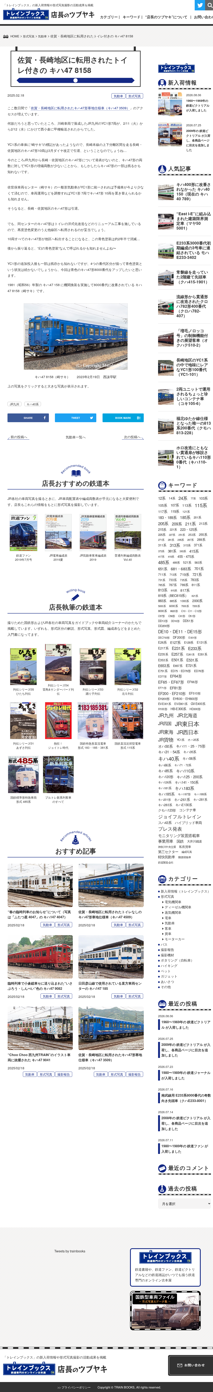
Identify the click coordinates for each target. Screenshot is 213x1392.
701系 (199, 568)
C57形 (161, 616)
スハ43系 (165, 822)
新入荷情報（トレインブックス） (186, 891)
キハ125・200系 (189, 776)
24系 (182, 498)
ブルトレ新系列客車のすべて (58, 799)
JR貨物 (165, 739)
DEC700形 (164, 637)
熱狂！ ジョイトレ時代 (58, 745)
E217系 (163, 648)
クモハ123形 (167, 810)
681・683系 (181, 568)
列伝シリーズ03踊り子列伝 (93, 691)
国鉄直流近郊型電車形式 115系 (128, 745)
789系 (184, 584)
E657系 (177, 665)
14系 (172, 498)
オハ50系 (165, 746)
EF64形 (176, 676)
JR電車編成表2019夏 (58, 557)
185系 (185, 517)
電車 (168, 917)
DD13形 (163, 621)
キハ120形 (165, 776)
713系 (173, 574)
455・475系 (185, 556)
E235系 (163, 654)
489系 (176, 562)
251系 (181, 535)
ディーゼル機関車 (178, 907)
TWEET (75, 418)
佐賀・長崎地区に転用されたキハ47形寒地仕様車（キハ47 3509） (80, 108)
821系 (195, 596)
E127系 (175, 642)
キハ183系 (184, 788)
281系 (171, 540)
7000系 (185, 606)
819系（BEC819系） (173, 595)
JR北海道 (187, 715)
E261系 (190, 654)
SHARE (28, 418)
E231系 (178, 648)
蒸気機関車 (173, 912)
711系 (162, 574)
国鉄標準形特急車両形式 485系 (23, 799)
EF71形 (162, 688)
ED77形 (162, 676)
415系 (194, 551)
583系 (198, 562)
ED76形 (199, 671)
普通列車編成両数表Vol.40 (128, 557)
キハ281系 (200, 799)
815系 (174, 590)
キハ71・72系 (182, 765)
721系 (197, 574)
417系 (161, 556)
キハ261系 (182, 799)
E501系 (177, 659)
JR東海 (165, 731)
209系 (177, 523)
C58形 (171, 616)
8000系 (162, 611)
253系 (192, 534)
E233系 (194, 648)
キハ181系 (164, 788)
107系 (175, 505)
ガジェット (169, 976)
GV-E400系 (198, 703)
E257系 (177, 654)
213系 (203, 523)
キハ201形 (164, 799)
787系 (173, 584)
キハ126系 (164, 782)
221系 (173, 529)
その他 (166, 986)
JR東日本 (187, 723)
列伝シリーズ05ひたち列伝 (23, 691)
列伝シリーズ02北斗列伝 (127, 691)
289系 (201, 539)
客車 (168, 928)
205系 (163, 523)
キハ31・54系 (169, 751)
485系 (163, 562)
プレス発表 (170, 828)
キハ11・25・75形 (190, 746)
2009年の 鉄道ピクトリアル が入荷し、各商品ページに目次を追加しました (198, 140)
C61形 (181, 616)
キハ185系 (166, 794)
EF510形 (195, 693)
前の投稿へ (19, 437)
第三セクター (168, 851)
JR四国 (165, 723)
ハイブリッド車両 (188, 822)
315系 (187, 545)
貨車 (168, 933)
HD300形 (195, 709)
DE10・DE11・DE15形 (180, 631)
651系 (162, 568)
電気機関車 (173, 901)
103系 (203, 498)
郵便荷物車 (184, 857)
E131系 (202, 642)
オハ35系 (193, 740)
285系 (180, 540)
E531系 (192, 660)
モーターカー (175, 939)
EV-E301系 (164, 704)
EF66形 (192, 681)
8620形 (174, 611)
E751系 (162, 671)
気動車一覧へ (76, 437)
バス (164, 944)
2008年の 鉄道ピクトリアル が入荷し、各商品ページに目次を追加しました (186, 1123)
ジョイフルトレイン (180, 816)
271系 (161, 540)
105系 (162, 505)
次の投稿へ (132, 437)
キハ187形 (184, 794)
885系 (173, 601)
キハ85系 (165, 770)
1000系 (184, 601)
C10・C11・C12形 (191, 611)
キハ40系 (33, 404)
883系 (162, 600)
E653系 (164, 665)
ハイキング (169, 965)
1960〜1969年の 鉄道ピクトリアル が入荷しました (197, 105)
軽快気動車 (166, 856)
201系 (197, 517)
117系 (162, 511)
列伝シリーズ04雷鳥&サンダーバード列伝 (58, 689)
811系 (196, 584)
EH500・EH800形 (185, 698)
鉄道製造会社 (165, 862)
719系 (184, 574)
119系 (175, 511)
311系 (162, 545)
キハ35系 (189, 751)
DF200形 (179, 637)
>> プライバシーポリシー (74, 1387)
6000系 (173, 606)
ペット (166, 971)
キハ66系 (164, 764)
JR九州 (14, 404)
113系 (186, 505)
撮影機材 (167, 955)
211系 (190, 523)
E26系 (162, 642)
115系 (201, 505)
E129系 (188, 642)
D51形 (191, 616)
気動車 (118, 96)
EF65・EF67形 (171, 682)
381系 (172, 550)
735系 (183, 580)
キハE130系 (183, 804)
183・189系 (167, 517)
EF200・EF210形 (172, 693)
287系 (190, 540)
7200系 (196, 606)
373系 (161, 551)
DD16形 (175, 621)
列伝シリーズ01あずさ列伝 (23, 745)
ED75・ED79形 (181, 671)
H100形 (162, 709)
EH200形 (164, 698)
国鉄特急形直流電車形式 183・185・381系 (93, 745)
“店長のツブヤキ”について (166, 16)
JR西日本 (188, 732)
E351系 (202, 654)
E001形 (192, 637)
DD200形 (164, 625)
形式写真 (134, 96)
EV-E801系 (180, 704)
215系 (162, 529)
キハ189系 (200, 794)
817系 (184, 590)
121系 (186, 511)
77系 (193, 498)
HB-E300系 (178, 708)
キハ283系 (165, 804)
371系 (198, 544)
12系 (162, 498)
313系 (175, 545)
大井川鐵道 (194, 841)
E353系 (163, 660)
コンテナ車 (187, 809)
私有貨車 (185, 846)
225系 (162, 534)
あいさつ (167, 981)
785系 (161, 585)
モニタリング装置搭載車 (179, 835)
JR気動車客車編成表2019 (93, 557)
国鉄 (180, 841)
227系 (172, 535)
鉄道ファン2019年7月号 (23, 557)
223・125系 (188, 529)
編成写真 (187, 852)
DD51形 (188, 620)
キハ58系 (189, 758)
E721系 (191, 665)
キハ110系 (185, 771)
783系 (195, 579)
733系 (173, 579)
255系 (203, 534)
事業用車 (165, 841)
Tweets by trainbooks (69, 1251)
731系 (161, 580)
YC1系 (181, 740)
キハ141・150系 (186, 782)
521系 (187, 562)
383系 (183, 551)
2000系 (197, 600)
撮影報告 (63, 1074)
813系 (162, 590)
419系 (171, 556)
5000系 (162, 606)
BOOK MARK (128, 417)
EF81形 (176, 687)
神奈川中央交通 (167, 847)
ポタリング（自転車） (177, 960)
